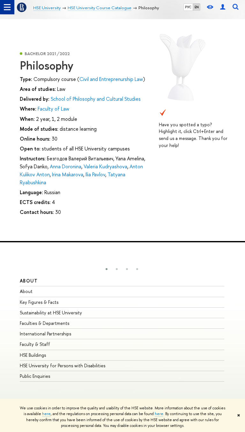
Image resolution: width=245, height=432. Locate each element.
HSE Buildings (33, 355)
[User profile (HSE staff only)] (222, 7)
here (46, 413)
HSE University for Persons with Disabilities (62, 365)
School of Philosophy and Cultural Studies (96, 98)
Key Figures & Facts (39, 302)
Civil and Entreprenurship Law (111, 79)
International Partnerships (45, 334)
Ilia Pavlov (95, 174)
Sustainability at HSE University (51, 313)
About (29, 281)
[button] (106, 269)
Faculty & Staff (35, 344)
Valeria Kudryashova (105, 166)
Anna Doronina (65, 166)
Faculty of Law (53, 108)
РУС (188, 7)
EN (197, 7)
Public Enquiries (35, 376)
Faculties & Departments (44, 323)
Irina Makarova (67, 174)
